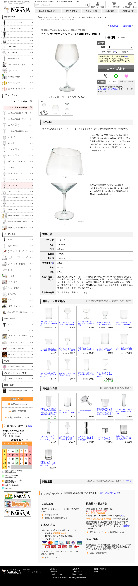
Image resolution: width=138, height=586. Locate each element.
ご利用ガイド (77, 571)
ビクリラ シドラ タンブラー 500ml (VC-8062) (124, 349)
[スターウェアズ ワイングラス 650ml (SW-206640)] (105, 364)
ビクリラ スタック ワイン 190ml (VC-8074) (67, 349)
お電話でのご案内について (56, 518)
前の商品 (114, 25)
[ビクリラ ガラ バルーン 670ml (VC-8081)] (67, 92)
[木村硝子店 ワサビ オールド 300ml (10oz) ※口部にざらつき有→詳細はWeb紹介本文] (105, 400)
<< (7, 440)
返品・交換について (98, 553)
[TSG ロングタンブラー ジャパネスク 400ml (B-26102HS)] (49, 427)
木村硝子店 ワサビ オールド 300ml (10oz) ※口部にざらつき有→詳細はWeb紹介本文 (105, 411)
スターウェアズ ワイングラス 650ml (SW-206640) (105, 375)
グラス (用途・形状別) (83, 17)
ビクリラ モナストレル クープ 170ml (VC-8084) (86, 323)
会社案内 (75, 569)
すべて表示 (112, 81)
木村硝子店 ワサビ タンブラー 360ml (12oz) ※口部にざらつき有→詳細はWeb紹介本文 (48, 411)
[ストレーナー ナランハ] (86, 400)
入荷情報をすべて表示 (108, 89)
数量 (103, 47)
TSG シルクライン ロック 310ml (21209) (66, 411)
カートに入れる (116, 68)
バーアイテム (9, 234)
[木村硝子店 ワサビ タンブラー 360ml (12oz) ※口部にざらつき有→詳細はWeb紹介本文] (49, 400)
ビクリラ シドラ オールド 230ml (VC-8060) (48, 349)
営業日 (126, 526)
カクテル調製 (9, 16)
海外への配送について (109, 493)
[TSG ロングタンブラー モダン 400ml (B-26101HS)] (124, 400)
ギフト (7, 361)
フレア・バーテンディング (15, 373)
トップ (48, 17)
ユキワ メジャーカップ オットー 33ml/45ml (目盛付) (85, 438)
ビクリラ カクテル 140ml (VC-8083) (67, 375)
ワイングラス (101, 17)
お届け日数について (116, 532)
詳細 (30, 426)
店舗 (96, 571)
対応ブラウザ (77, 574)
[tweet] (105, 77)
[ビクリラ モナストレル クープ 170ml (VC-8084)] (86, 312)
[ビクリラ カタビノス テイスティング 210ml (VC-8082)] (49, 364)
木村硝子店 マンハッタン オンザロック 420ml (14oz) (48, 463)
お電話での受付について (17, 417)
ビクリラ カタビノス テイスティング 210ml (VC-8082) (48, 375)
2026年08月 (17, 439)
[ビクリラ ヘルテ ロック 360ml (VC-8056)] (124, 312)
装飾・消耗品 (9, 318)
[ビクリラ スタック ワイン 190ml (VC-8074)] (67, 338)
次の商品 (127, 25)
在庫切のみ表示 (126, 81)
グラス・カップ (10, 95)
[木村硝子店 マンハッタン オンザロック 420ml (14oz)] (49, 453)
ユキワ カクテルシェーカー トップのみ (104, 438)
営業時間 (53, 571)
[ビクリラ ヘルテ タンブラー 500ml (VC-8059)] (86, 364)
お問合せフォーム (18, 404)
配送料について (96, 532)
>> (27, 440)
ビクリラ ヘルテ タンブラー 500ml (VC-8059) (86, 375)
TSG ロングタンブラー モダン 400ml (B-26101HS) (124, 411)
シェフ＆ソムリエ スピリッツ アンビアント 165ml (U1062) (66, 438)
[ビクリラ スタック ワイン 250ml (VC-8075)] (105, 312)
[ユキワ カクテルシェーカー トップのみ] (105, 427)
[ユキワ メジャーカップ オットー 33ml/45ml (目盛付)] (86, 427)
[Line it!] (116, 77)
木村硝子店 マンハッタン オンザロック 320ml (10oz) (123, 438)
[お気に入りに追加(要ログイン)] (126, 77)
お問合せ (53, 569)
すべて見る (127, 481)
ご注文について (51, 515)
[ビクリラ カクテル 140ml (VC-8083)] (67, 364)
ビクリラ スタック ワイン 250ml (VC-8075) (105, 323)
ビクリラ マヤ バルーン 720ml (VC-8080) (67, 323)
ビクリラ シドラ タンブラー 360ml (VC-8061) (86, 349)
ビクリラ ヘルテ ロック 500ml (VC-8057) (104, 349)
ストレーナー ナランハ (85, 411)
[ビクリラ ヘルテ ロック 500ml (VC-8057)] (105, 338)
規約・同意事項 (100, 569)
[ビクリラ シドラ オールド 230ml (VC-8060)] (49, 338)
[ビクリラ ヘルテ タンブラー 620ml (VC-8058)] (49, 312)
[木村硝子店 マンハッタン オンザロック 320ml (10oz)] (124, 427)
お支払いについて (52, 557)
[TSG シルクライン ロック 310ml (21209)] (67, 400)
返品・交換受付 (18, 410)
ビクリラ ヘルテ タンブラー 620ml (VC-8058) (48, 323)
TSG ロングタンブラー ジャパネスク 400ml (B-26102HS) (48, 438)
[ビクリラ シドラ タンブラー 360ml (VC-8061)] (86, 338)
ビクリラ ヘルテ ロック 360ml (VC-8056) (123, 323)
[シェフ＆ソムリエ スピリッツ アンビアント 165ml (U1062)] (67, 427)
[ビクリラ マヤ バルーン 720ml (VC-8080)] (67, 312)
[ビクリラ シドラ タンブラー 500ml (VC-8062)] (124, 338)
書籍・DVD (9, 385)
